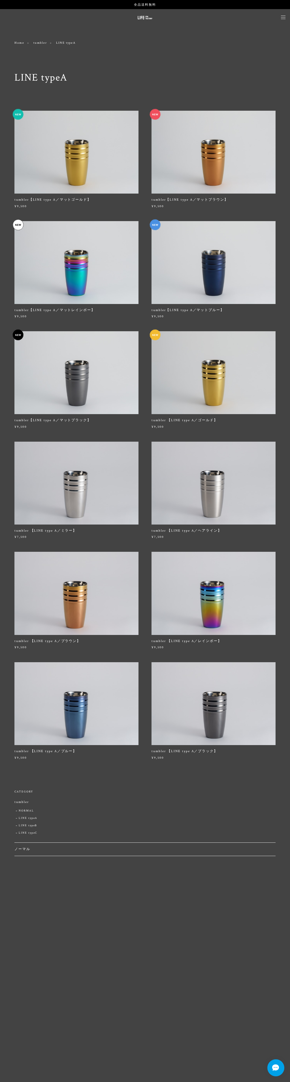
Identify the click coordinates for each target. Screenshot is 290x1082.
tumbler (40, 43)
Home (19, 43)
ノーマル (22, 849)
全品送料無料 (145, 4)
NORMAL (26, 811)
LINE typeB (28, 825)
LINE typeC (28, 833)
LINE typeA (28, 818)
